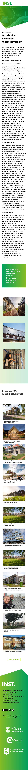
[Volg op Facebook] (3, 710)
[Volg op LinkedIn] (10, 710)
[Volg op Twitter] (6, 710)
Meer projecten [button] (14, 659)
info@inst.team (8, 694)
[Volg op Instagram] (13, 710)
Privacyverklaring (8, 716)
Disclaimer (16, 718)
